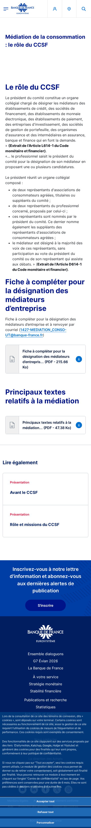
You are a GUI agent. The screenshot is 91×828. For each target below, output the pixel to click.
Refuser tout (46, 812)
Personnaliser (45, 822)
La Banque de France (45, 668)
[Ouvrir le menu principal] (6, 8)
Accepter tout (45, 801)
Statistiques (45, 707)
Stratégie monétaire (45, 684)
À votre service (45, 677)
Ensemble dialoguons (45, 654)
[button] (83, 8)
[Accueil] (46, 633)
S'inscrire (45, 605)
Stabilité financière (45, 691)
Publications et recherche (45, 700)
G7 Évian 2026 (45, 661)
